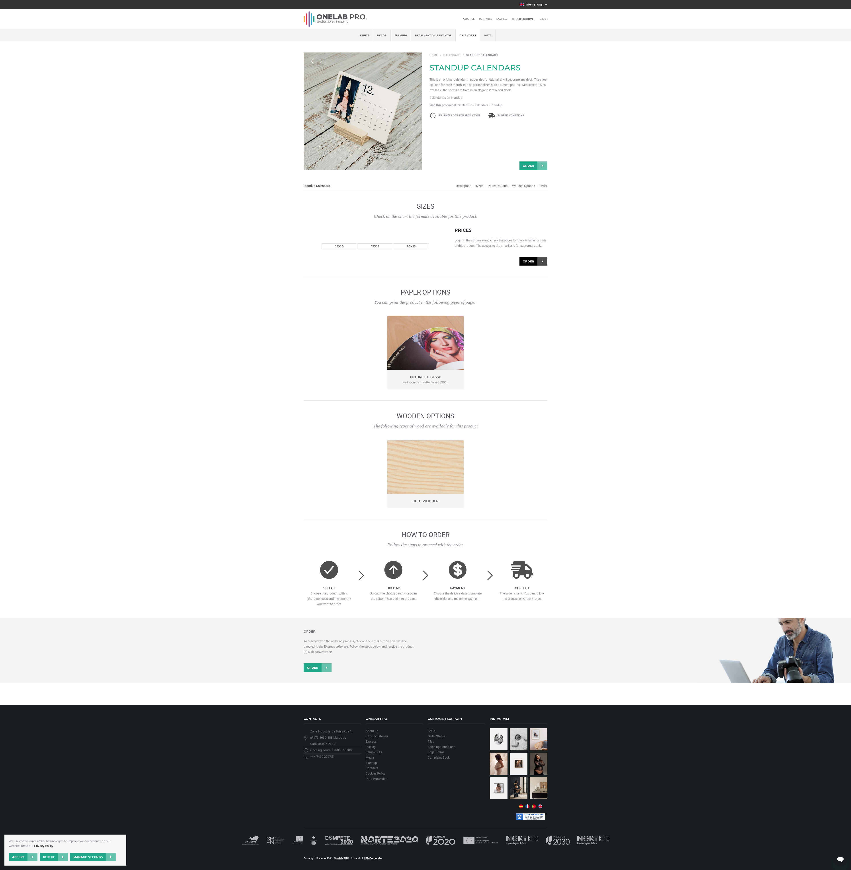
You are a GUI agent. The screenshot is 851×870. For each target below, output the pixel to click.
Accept (18, 857)
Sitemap (371, 763)
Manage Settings (88, 857)
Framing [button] (400, 35)
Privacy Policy (43, 846)
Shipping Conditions (510, 115)
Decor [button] (381, 35)
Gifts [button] (488, 35)
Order (543, 18)
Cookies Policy (375, 773)
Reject (49, 857)
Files (431, 741)
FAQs (431, 731)
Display (371, 747)
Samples (501, 18)
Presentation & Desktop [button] (433, 35)
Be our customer (523, 19)
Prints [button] (364, 35)
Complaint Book (439, 757)
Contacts (485, 18)
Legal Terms (436, 752)
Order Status (436, 736)
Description (463, 186)
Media (370, 757)
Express (371, 741)
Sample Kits (374, 752)
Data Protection (376, 779)
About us (469, 18)
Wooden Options (523, 186)
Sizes (479, 186)
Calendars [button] (468, 35)
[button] (534, 4)
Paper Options (497, 186)
